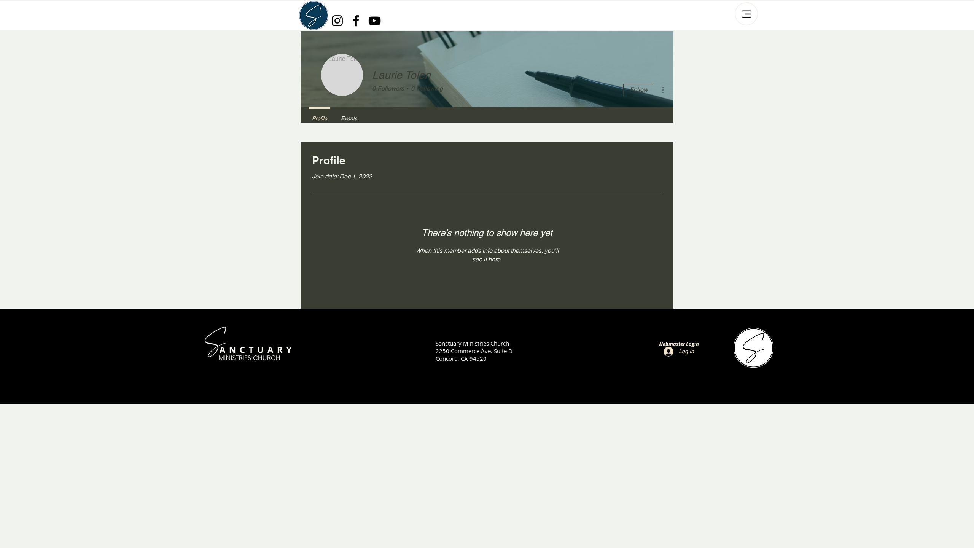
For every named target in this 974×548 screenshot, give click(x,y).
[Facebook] (356, 20)
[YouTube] (374, 20)
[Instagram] (337, 20)
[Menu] (746, 13)
